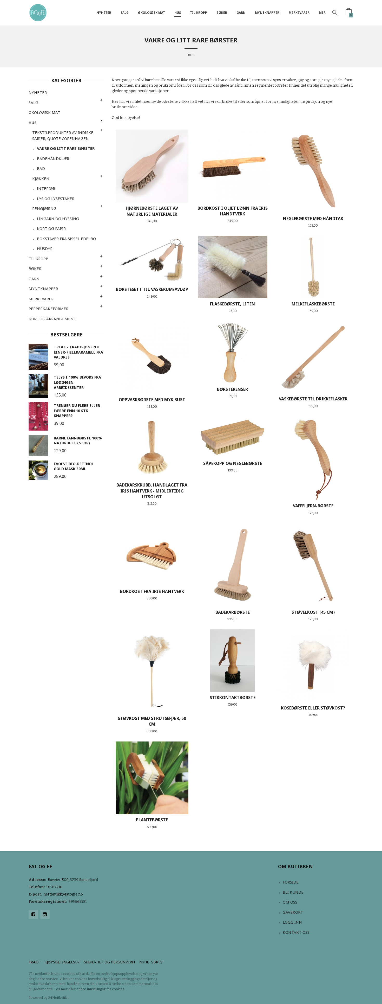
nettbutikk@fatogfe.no (63, 894)
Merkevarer (299, 12)
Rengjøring (44, 208)
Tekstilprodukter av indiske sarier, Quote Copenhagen (62, 135)
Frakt (34, 962)
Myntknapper (267, 12)
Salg (125, 12)
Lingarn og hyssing (58, 218)
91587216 (54, 887)
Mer (322, 12)
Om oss (290, 902)
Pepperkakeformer (48, 308)
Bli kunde (293, 892)
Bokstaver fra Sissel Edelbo (66, 238)
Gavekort (293, 912)
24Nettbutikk (58, 998)
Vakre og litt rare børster (66, 148)
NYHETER (103, 12)
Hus (177, 12)
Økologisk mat (151, 12)
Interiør (46, 188)
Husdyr (44, 248)
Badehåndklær (53, 158)
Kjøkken (40, 178)
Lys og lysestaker (55, 198)
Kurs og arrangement (52, 318)
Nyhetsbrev (150, 962)
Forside (291, 882)
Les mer (61, 989)
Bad (41, 168)
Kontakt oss (296, 932)
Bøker (221, 12)
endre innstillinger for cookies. (100, 989)
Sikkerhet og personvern (109, 962)
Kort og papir (51, 228)
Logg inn (292, 922)
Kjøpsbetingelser (62, 962)
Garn (241, 12)
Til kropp (198, 12)
